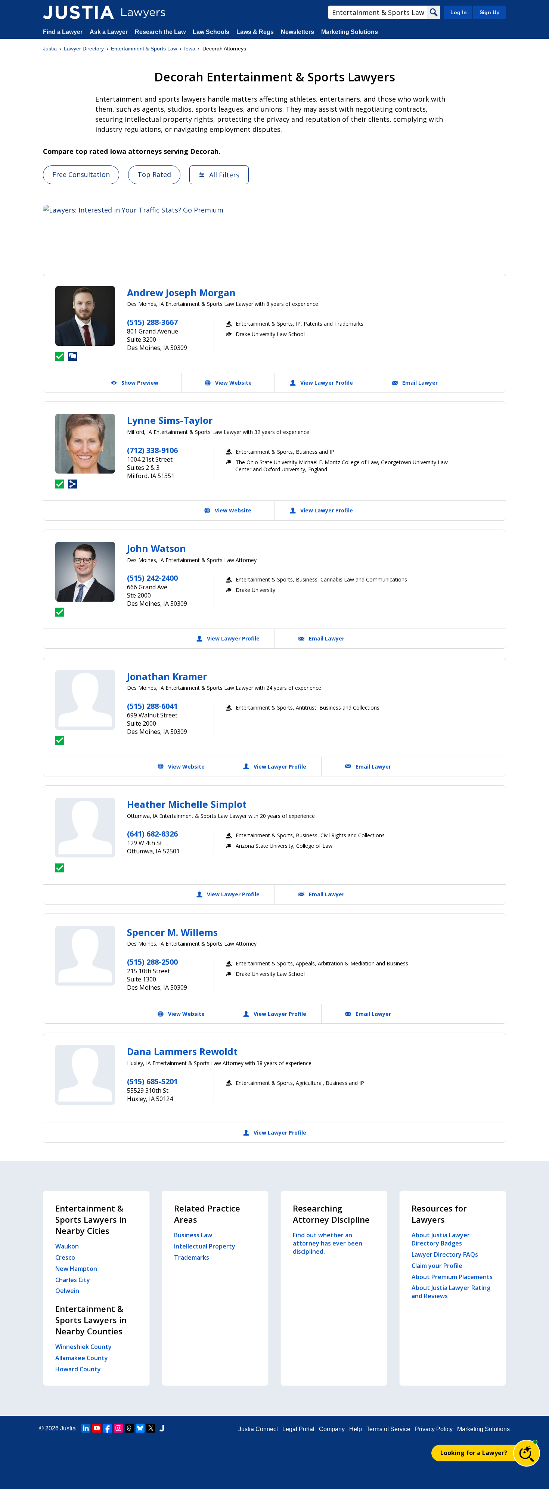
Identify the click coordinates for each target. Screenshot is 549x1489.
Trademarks (191, 1257)
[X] (150, 1428)
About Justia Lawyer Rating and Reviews (451, 1292)
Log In (458, 12)
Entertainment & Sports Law (144, 49)
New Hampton (76, 1269)
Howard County (78, 1369)
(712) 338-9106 (152, 450)
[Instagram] (118, 1428)
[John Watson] (85, 572)
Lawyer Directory (84, 49)
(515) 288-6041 (152, 706)
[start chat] (526, 1453)
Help (355, 1429)
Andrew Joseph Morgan (181, 292)
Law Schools (211, 32)
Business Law (193, 1235)
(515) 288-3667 (152, 322)
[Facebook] (107, 1428)
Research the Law (160, 32)
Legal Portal (298, 1429)
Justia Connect (258, 1429)
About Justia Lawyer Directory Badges (441, 1239)
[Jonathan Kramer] (85, 700)
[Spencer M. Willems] (85, 956)
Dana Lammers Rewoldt (182, 1051)
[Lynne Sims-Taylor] (85, 444)
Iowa (189, 49)
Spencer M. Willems (172, 932)
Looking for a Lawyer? (473, 1453)
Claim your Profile (437, 1266)
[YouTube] (96, 1428)
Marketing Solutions (349, 32)
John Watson (156, 548)
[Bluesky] (140, 1428)
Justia (50, 49)
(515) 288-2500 (152, 962)
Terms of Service (388, 1429)
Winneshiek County (83, 1347)
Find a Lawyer (63, 32)
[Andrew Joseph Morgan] (85, 316)
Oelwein (67, 1291)
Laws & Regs (255, 32)
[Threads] (129, 1428)
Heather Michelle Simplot (186, 804)
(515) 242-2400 (152, 578)
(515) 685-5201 (152, 1081)
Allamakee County (81, 1358)
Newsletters (297, 32)
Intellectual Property (204, 1246)
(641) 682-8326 (152, 834)
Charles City (72, 1280)
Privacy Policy (434, 1429)
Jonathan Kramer (167, 676)
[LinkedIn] (85, 1428)
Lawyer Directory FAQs (445, 1254)
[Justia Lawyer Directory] (78, 12)
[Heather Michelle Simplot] (85, 827)
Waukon (67, 1246)
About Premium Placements (452, 1277)
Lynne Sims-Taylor (170, 420)
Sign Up (490, 12)
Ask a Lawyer (109, 32)
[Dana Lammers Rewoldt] (85, 1075)
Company (332, 1429)
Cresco (65, 1257)
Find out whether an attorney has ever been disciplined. (327, 1243)
